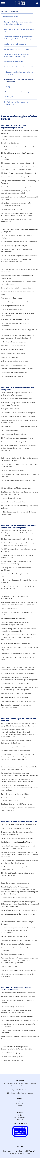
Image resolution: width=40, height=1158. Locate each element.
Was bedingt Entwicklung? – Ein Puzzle (17, 49)
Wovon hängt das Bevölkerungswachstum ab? (19, 30)
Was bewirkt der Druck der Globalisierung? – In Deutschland (19, 80)
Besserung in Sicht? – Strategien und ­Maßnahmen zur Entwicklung (17, 55)
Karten (20, 1101)
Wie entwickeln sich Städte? (13, 62)
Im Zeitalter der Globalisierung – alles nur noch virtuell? (18, 73)
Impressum (7, 1151)
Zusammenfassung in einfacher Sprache (19, 92)
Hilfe (20, 1115)
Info (20, 1108)
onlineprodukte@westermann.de (21, 1093)
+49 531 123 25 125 (21, 1090)
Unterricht (20, 1103)
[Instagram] (18, 1146)
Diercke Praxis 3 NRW (10, 17)
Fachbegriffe (9, 97)
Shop (20, 1106)
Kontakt (20, 1119)
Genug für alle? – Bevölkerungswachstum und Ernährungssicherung (18, 23)
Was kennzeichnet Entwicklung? (15, 44)
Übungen (8, 87)
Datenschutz (18, 1151)
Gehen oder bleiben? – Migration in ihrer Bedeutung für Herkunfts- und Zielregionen (19, 38)
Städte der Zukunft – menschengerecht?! (18, 67)
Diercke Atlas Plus (20, 1117)
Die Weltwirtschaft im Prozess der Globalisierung (16, 103)
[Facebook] (22, 1146)
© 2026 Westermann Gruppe (20, 1153)
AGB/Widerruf (30, 1151)
